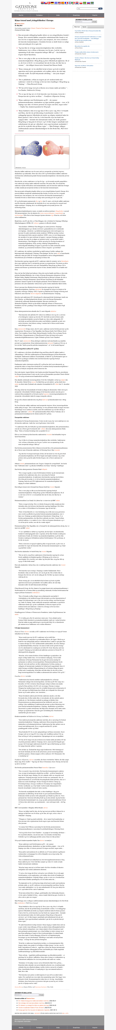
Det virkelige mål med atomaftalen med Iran (31, 1003)
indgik (17, 376)
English (59, 4)
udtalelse (53, 311)
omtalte (22, 464)
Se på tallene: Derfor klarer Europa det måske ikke (88, 31)
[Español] (62, 3)
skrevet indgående (36, 293)
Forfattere (39, 15)
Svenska (92, 4)
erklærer (36, 223)
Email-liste (76, 15)
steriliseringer (19, 215)
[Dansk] (48, 3)
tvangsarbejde (59, 213)
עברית (70, 4)
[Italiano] (73, 3)
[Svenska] (92, 3)
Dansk (49, 4)
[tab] (77, 26)
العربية (42, 4)
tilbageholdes (59, 211)
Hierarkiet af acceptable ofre (82, 46)
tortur (42, 213)
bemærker (45, 768)
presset (34, 382)
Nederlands (77, 4)
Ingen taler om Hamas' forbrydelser (84, 65)
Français (66, 4)
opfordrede (38, 289)
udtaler (30, 412)
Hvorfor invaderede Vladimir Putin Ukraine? (31, 1007)
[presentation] (77, 27)
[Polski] (80, 3)
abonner (37, 1013)
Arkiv (58, 15)
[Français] (66, 3)
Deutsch (52, 4)
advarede (50, 343)
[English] (59, 3)
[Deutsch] (52, 3)
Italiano (73, 4)
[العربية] (42, 3)
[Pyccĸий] (88, 3)
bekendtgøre (65, 261)
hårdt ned (45, 400)
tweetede (49, 434)
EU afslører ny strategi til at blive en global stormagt (33, 1005)
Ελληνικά (56, 4)
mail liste (65, 1013)
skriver (27, 632)
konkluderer (36, 593)
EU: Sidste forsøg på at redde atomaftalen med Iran (33, 1001)
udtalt (58, 500)
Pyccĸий (88, 4)
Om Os (21, 15)
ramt (58, 253)
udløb (57, 384)
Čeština (45, 4)
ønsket (17, 384)
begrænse (46, 394)
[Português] (84, 3)
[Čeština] (45, 3)
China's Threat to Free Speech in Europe (43, 28)
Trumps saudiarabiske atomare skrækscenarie (87, 52)
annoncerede (21, 329)
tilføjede (44, 469)
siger (52, 215)
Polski (81, 4)
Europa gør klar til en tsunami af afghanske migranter (33, 1010)
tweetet (52, 487)
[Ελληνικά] (56, 3)
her (37, 201)
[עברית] (69, 3)
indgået (63, 380)
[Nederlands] (76, 3)
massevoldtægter (49, 213)
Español (62, 4)
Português (85, 4)
